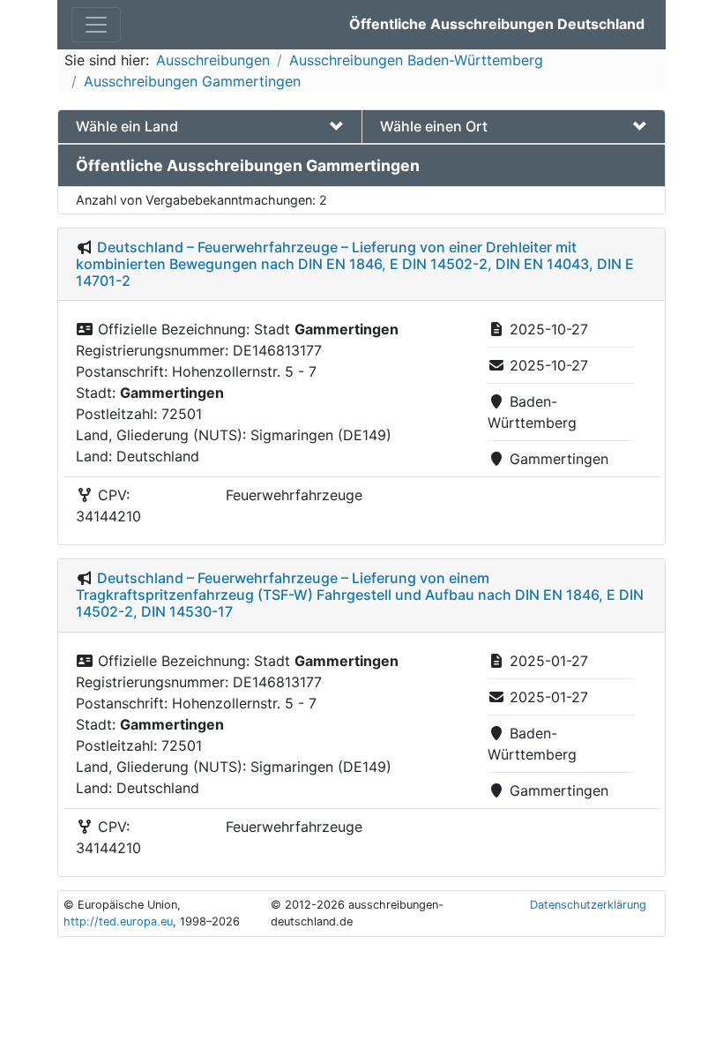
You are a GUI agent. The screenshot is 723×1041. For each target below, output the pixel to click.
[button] (210, 126)
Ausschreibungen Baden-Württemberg (416, 60)
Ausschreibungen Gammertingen (192, 81)
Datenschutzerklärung (588, 904)
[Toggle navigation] (96, 24)
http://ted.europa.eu (118, 921)
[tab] (210, 126)
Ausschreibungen (213, 60)
